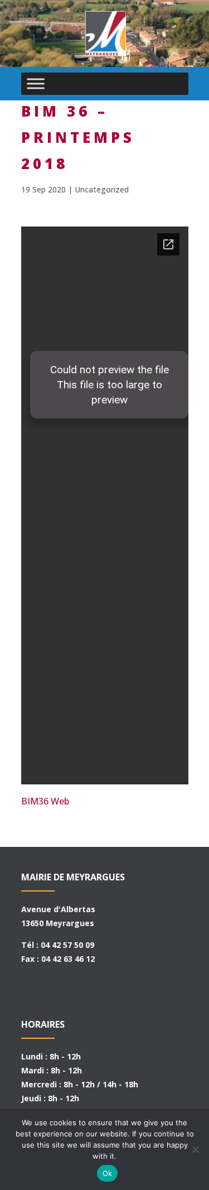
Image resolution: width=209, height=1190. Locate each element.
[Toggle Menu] (36, 83)
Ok (108, 1173)
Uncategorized (102, 189)
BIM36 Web (45, 801)
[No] (195, 1149)
